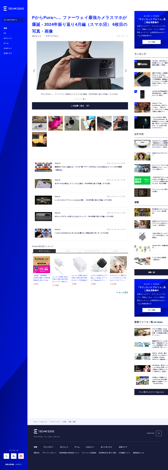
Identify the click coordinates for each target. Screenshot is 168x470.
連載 (5, 28)
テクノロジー (48, 447)
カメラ (68, 251)
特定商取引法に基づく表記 (107, 453)
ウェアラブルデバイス (92, 251)
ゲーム (6, 43)
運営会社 (37, 453)
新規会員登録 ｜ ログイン (13, 464)
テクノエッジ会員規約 (89, 453)
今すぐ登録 (151, 42)
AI (5, 33)
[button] (34, 70)
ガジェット (8, 38)
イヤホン (115, 251)
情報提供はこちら (138, 453)
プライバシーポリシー (49, 453)
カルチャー (8, 48)
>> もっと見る (122, 292)
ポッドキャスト (106, 447)
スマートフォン (44, 251)
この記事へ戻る (80, 106)
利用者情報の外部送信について (69, 453)
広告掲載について (124, 453)
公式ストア (8, 53)
